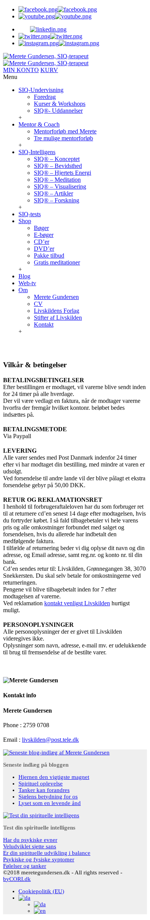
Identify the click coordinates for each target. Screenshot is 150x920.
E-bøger (43, 235)
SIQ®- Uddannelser (58, 110)
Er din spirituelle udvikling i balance (46, 853)
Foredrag (45, 97)
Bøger (41, 228)
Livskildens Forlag (56, 310)
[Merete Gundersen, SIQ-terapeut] (45, 59)
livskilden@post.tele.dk (50, 739)
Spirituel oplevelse (40, 783)
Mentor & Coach (39, 124)
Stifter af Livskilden (58, 317)
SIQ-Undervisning (40, 90)
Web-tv (27, 283)
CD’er (41, 241)
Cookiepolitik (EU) (41, 891)
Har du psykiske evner (30, 840)
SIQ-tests (29, 214)
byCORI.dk (17, 879)
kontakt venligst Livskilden (77, 603)
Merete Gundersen (56, 297)
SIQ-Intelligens (36, 152)
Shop (24, 221)
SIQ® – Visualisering (60, 186)
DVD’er (44, 248)
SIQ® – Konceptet (57, 159)
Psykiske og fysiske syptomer (38, 859)
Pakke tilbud (49, 255)
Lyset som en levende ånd (49, 803)
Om (23, 290)
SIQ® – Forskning (56, 200)
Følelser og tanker (24, 866)
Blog (24, 276)
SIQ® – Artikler (53, 193)
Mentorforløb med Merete (65, 131)
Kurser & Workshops (59, 103)
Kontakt (43, 324)
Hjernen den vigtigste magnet (53, 777)
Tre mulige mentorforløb (63, 138)
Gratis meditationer (57, 262)
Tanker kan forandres (44, 790)
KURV (49, 70)
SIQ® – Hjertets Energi (62, 172)
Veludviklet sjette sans (29, 846)
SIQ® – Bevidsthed (58, 166)
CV (38, 304)
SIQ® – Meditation (57, 179)
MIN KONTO (21, 70)
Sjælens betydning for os (48, 797)
